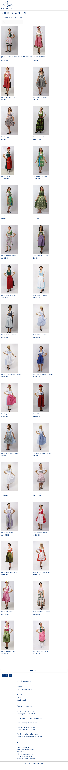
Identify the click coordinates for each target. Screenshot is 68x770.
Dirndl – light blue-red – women (41, 414)
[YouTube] (10, 675)
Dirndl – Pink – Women (7, 611)
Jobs (18, 692)
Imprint (19, 695)
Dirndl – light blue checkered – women (11, 374)
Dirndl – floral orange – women (9, 97)
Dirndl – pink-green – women (8, 651)
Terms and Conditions (24, 689)
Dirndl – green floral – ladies (40, 176)
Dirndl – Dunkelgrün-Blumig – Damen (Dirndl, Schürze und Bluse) (16, 57)
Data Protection (22, 700)
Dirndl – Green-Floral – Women (9, 216)
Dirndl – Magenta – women (40, 532)
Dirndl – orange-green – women (9, 572)
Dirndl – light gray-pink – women (41, 493)
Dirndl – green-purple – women (41, 255)
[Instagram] (6, 675)
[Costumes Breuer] (8, 5)
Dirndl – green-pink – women (8, 255)
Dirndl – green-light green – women (42, 216)
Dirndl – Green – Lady (38, 137)
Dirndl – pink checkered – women (41, 611)
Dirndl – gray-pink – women (8, 137)
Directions (20, 686)
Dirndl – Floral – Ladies (39, 56)
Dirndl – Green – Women (7, 176)
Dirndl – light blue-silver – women (10, 453)
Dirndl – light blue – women (40, 295)
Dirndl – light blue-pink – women (9, 414)
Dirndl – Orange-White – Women (41, 572)
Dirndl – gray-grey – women (40, 97)
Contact (19, 697)
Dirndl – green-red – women (8, 295)
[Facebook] (3, 675)
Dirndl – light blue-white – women (42, 453)
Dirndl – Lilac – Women (7, 532)
